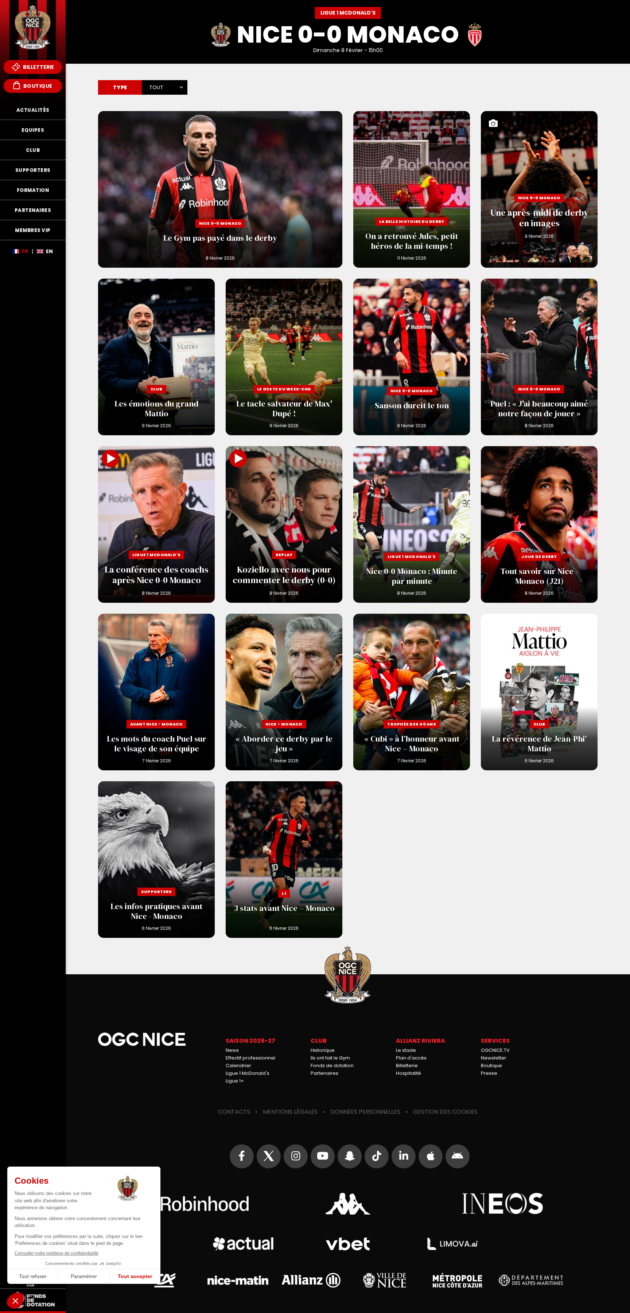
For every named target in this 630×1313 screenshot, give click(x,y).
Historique (323, 1050)
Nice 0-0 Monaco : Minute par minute (411, 524)
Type (120, 87)
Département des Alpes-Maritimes (531, 1280)
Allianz (311, 1280)
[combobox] (164, 85)
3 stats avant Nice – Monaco (284, 859)
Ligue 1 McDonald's (247, 1073)
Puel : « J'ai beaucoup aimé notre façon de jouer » (539, 357)
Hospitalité (408, 1073)
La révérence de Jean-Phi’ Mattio (539, 692)
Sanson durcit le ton (411, 357)
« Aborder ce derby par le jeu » (284, 692)
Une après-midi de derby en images (539, 189)
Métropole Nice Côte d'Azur (457, 1280)
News (232, 1050)
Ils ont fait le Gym (330, 1057)
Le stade (406, 1050)
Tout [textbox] (156, 87)
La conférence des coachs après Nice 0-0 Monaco (156, 524)
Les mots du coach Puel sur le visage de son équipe (156, 692)
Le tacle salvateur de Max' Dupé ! (284, 357)
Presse (489, 1073)
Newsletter (493, 1057)
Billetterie (38, 67)
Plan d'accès (411, 1057)
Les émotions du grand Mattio (156, 357)
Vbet (348, 1244)
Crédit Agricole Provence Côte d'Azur (164, 1280)
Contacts (234, 1112)
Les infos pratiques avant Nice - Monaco (156, 859)
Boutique (37, 86)
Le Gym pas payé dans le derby (220, 189)
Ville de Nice (384, 1280)
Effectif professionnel (250, 1057)
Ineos (503, 1204)
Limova (452, 1244)
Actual (243, 1243)
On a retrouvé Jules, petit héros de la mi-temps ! (411, 189)
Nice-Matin (237, 1280)
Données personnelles (365, 1112)
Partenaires (324, 1073)
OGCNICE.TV (495, 1050)
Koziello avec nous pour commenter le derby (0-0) (284, 524)
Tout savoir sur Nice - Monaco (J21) (539, 524)
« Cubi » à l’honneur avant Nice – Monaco (411, 692)
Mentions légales (290, 1112)
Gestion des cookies (445, 1112)
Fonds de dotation (332, 1065)
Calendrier (238, 1065)
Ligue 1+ (235, 1080)
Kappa (347, 1204)
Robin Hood (193, 1204)
